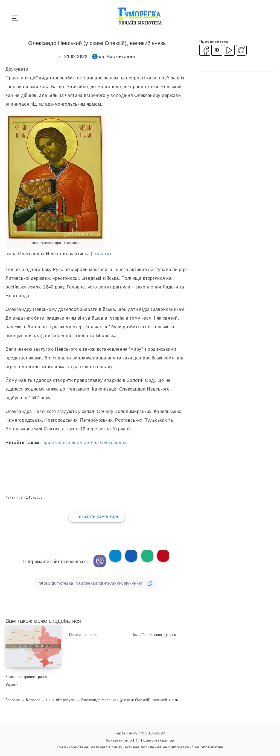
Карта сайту (126, 733)
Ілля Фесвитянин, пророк (154, 635)
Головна (12, 700)
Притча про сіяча (83, 635)
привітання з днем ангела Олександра (84, 442)
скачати (100, 253)
